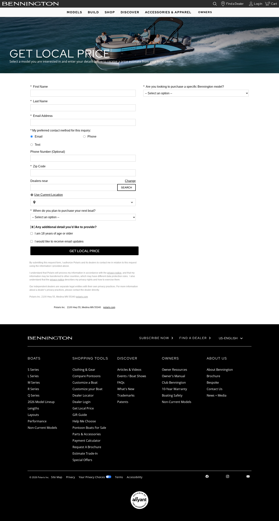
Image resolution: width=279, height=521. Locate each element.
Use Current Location (48, 194)
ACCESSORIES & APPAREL (168, 12)
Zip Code (38, 166)
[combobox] (83, 202)
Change (130, 181)
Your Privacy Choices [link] (92, 477)
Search (126, 187)
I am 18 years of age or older (54, 233)
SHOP (110, 12)
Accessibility (134, 477)
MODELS (74, 12)
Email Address (41, 115)
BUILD (93, 12)
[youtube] (248, 477)
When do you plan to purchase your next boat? (62, 210)
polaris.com (82, 296)
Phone (91, 136)
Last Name (39, 101)
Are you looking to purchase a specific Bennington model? (183, 86)
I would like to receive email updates (59, 241)
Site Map (56, 477)
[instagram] (227, 477)
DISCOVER (130, 12)
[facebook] (207, 477)
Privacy (70, 477)
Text (37, 144)
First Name (39, 86)
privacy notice (114, 273)
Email (39, 136)
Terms (119, 477)
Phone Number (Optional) (47, 151)
